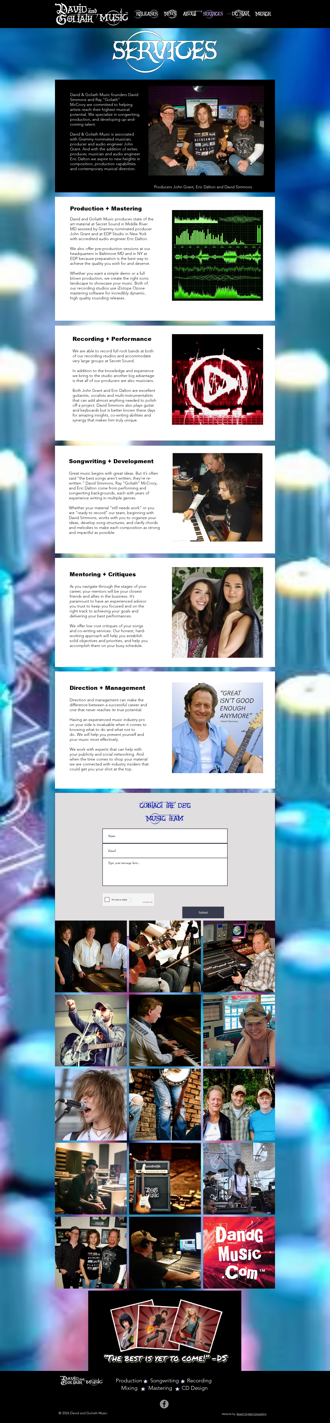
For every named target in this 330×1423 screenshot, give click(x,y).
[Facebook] (164, 1404)
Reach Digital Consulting (251, 1414)
